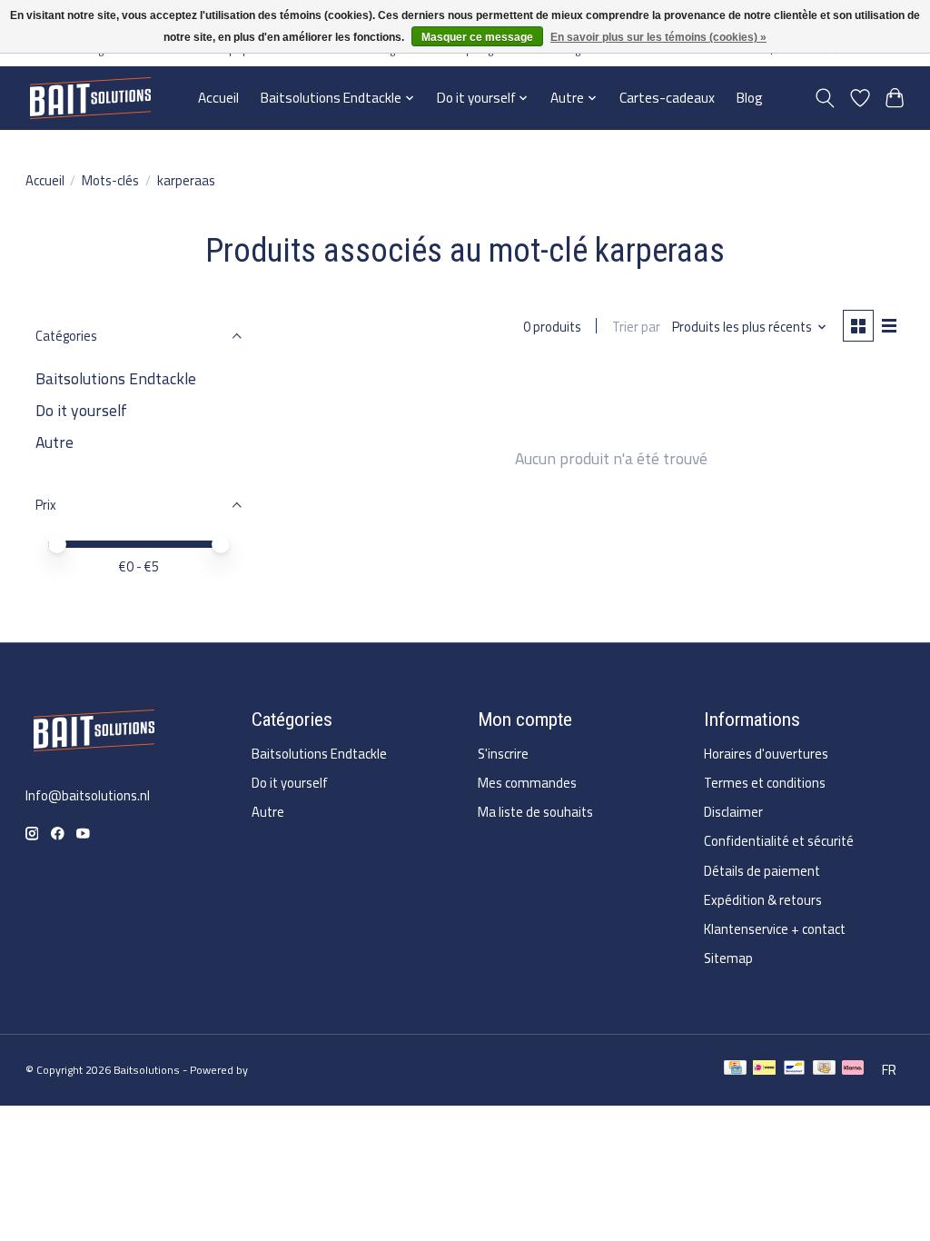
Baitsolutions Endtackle (115, 378)
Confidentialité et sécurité (779, 840)
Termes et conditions (765, 782)
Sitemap (728, 958)
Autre (54, 442)
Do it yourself (81, 410)
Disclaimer (733, 811)
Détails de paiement (762, 870)
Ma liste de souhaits (535, 811)
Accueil (218, 97)
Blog (750, 97)
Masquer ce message (477, 37)
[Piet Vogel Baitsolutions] (90, 98)
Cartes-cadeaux (667, 97)
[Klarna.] (853, 1069)
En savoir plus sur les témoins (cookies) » (658, 37)
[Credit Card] (735, 1069)
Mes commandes (527, 782)
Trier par (636, 326)
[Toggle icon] (824, 98)
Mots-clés (110, 180)
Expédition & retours (763, 899)
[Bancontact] (794, 1069)
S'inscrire (503, 753)
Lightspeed (278, 1069)
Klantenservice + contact (775, 928)
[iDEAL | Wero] (764, 1069)
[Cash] (824, 1069)
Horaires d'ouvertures (766, 753)
